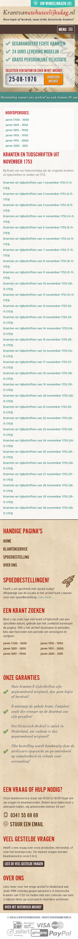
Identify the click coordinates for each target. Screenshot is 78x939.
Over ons (10, 565)
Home (7, 541)
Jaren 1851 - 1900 (16, 130)
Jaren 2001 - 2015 (51, 653)
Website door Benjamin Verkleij (56, 917)
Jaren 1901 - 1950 (16, 135)
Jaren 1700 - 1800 (17, 119)
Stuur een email (26, 824)
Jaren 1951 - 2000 (16, 140)
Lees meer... (46, 597)
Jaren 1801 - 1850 (16, 125)
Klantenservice (15, 549)
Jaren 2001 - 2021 (16, 145)
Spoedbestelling (16, 557)
